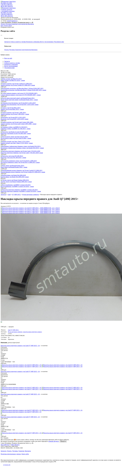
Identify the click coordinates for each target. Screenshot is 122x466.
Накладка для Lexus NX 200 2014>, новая (13, 157)
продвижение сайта (6, 464)
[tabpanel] (61, 391)
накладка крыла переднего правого (32, 332)
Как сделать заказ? (6, 25)
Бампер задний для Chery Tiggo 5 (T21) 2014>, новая (17, 143)
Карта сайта (25, 454)
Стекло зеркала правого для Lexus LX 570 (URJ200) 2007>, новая (21, 95)
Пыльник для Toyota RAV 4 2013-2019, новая (14, 119)
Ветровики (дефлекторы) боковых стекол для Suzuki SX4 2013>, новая (22, 148)
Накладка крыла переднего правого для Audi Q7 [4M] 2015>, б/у (20, 345)
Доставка (9, 24)
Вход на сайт (8, 58)
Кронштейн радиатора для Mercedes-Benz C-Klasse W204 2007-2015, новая (23, 90)
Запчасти (7, 42)
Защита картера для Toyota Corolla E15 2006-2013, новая (18, 85)
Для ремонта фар (59, 42)
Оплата (3, 24)
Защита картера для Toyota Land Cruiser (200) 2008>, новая (18, 124)
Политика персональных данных (11, 454)
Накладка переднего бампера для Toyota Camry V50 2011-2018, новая (22, 152)
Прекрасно (63, 441)
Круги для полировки (47, 42)
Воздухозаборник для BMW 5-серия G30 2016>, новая (17, 186)
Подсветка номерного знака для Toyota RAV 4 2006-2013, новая (20, 162)
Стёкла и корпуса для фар (18, 42)
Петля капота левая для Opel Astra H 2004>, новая (16, 138)
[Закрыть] (1, 35)
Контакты (31, 24)
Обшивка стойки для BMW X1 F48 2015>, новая (15, 128)
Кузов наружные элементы (15, 332)
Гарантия (15, 24)
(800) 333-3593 (6, 3)
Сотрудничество (23, 24)
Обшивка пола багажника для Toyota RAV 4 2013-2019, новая (19, 104)
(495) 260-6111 (7, 6)
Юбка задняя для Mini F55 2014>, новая (13, 80)
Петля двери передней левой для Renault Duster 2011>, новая (19, 99)
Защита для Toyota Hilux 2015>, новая (12, 109)
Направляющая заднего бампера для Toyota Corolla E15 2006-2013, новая (23, 172)
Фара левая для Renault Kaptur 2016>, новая (14, 167)
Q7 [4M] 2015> (15, 330)
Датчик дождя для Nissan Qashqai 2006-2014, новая (16, 181)
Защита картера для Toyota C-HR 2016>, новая (15, 114)
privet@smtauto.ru (12, 21)
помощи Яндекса (53, 441)
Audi (9, 330)
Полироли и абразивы (33, 42)
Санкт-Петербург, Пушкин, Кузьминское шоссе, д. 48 (17, 22)
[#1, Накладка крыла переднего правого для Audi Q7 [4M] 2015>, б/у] (61, 366)
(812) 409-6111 (7, 4)
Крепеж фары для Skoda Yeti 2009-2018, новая (15, 177)
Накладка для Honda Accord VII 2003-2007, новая (16, 133)
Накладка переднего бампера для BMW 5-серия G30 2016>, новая (21, 191)
